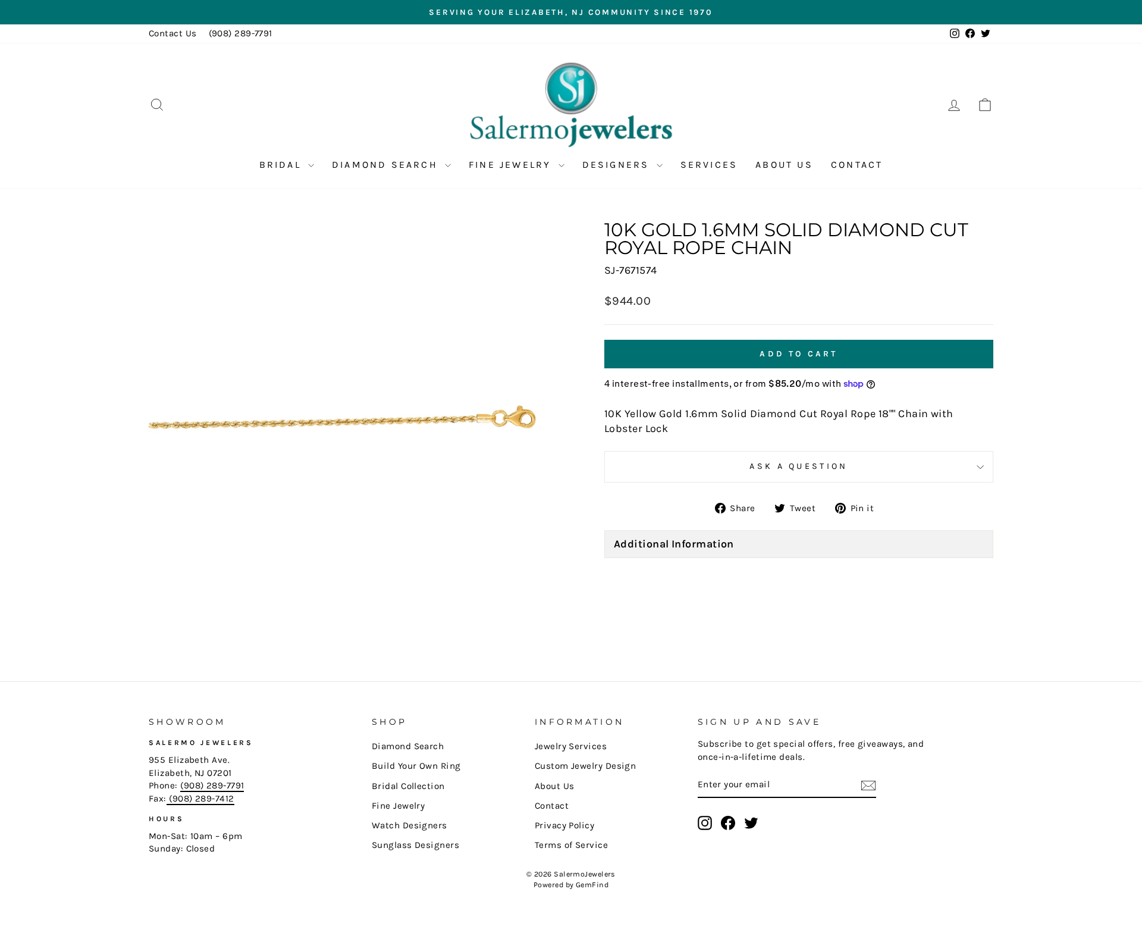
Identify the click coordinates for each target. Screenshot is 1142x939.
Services (709, 164)
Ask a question (798, 466)
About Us (784, 164)
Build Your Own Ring (416, 765)
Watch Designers (409, 825)
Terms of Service (571, 845)
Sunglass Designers (415, 845)
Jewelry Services (571, 746)
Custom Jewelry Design (585, 765)
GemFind (592, 884)
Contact (857, 164)
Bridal (282, 164)
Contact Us (173, 33)
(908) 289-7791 (240, 33)
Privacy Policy (564, 825)
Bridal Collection (408, 786)
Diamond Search (387, 164)
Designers (618, 164)
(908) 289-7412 (200, 798)
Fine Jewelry (512, 164)
